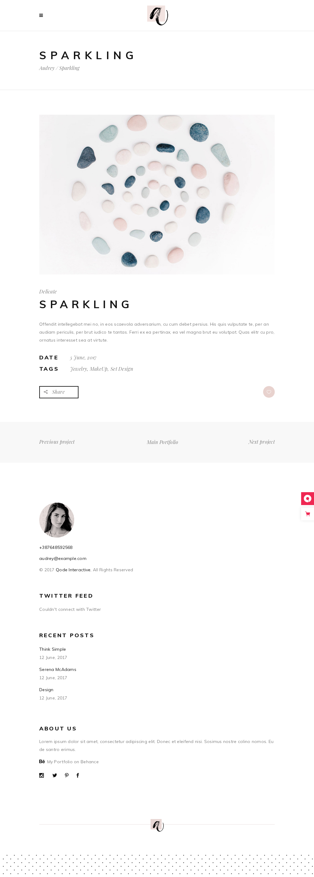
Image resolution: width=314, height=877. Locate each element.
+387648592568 (56, 547)
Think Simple (52, 649)
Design (46, 689)
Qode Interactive (73, 570)
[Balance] (157, 273)
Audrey (47, 68)
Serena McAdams (57, 669)
